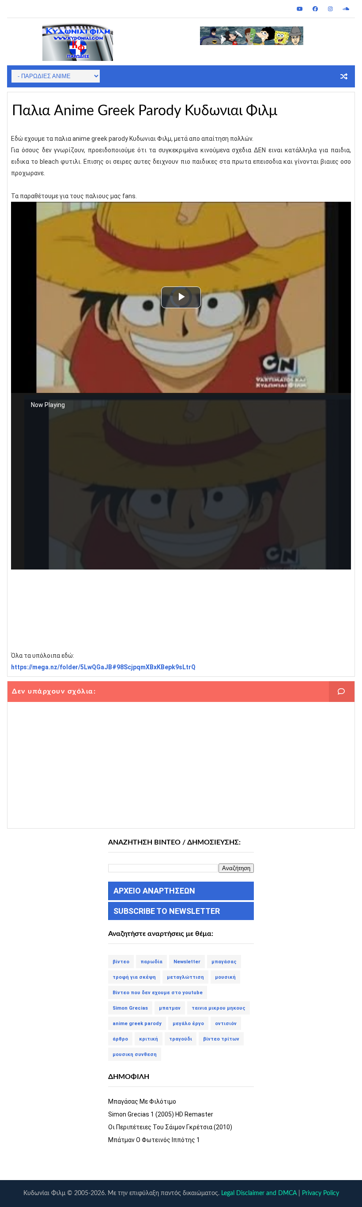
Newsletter (186, 962)
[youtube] (299, 8)
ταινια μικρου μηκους (218, 1008)
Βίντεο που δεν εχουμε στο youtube (158, 993)
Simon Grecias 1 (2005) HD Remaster (160, 1114)
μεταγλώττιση (185, 977)
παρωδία (151, 962)
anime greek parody (137, 1023)
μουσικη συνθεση (135, 1054)
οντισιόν (226, 1023)
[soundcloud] (346, 8)
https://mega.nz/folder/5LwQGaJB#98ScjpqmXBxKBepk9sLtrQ (103, 667)
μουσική (225, 977)
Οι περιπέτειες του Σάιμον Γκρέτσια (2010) (170, 1127)
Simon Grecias (130, 1008)
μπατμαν (170, 1008)
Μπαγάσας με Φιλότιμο (142, 1101)
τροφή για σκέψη (134, 977)
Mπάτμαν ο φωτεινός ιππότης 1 (154, 1139)
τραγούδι (180, 1039)
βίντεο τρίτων (221, 1039)
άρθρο (120, 1039)
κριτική (148, 1039)
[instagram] (330, 8)
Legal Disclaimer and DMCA (259, 1193)
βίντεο (121, 962)
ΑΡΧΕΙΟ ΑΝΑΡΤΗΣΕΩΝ (154, 890)
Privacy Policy (320, 1193)
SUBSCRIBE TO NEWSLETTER (166, 911)
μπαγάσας (224, 962)
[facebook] (315, 8)
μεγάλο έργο (188, 1023)
